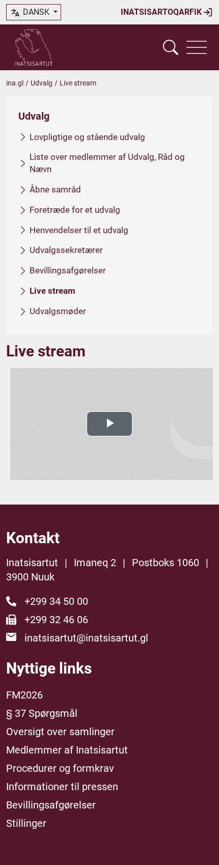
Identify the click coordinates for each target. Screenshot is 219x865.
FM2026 (24, 695)
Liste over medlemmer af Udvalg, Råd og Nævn (107, 163)
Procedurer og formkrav (60, 768)
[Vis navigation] (196, 47)
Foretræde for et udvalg (75, 210)
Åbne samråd (55, 189)
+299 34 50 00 (56, 601)
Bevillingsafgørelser (68, 270)
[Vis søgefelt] (170, 47)
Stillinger (26, 823)
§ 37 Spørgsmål (41, 713)
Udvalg (41, 83)
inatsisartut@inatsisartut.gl (86, 638)
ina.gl (14, 83)
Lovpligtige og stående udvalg (87, 137)
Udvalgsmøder (58, 311)
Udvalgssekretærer (66, 250)
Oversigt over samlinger (60, 732)
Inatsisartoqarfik (162, 12)
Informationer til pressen (62, 786)
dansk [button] (36, 12)
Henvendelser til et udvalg (79, 230)
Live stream (52, 291)
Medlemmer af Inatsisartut (67, 750)
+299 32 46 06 (56, 619)
